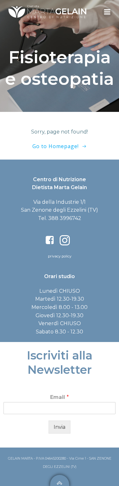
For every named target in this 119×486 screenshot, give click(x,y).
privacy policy (59, 256)
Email (59, 397)
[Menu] (107, 12)
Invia (59, 427)
